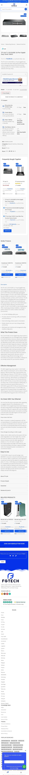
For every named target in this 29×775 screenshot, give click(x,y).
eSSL (2, 631)
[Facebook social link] (6, 151)
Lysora (2, 648)
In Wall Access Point (18, 745)
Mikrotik (3, 655)
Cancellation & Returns (6, 731)
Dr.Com (3, 629)
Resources (3, 712)
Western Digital (4, 703)
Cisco (2, 619)
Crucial (2, 624)
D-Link (2, 627)
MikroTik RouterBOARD (7, 751)
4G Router (14, 740)
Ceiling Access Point (15, 743)
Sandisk (3, 679)
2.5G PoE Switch (5, 740)
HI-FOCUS (3, 641)
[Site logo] (14, 4)
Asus (2, 615)
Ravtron (3, 672)
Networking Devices (10, 44)
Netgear (3, 662)
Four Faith (3, 636)
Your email (6, 759)
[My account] (26, 5)
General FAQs (4, 719)
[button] (7, 274)
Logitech (3, 646)
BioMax (3, 617)
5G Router (21, 740)
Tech (2, 714)
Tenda (2, 691)
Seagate (3, 682)
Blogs (2, 707)
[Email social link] (10, 151)
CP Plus (3, 622)
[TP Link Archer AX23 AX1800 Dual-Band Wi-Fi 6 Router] (20, 171)
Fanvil (2, 634)
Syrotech (3, 686)
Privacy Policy (4, 726)
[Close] (25, 750)
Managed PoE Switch (6, 747)
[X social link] (8, 151)
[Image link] (10, 577)
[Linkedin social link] (13, 151)
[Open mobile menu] (1, 5)
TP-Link (7, 148)
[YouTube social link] (7, 594)
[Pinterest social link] (12, 151)
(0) (9, 183)
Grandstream (4, 639)
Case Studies (4, 717)
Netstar (3, 665)
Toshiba (3, 694)
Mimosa (3, 658)
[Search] (26, 9)
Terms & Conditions (5, 724)
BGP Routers (4, 743)
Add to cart (7, 230)
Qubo (2, 670)
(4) (21, 183)
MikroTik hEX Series (17, 749)
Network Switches (21, 44)
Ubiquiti (3, 698)
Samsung (3, 677)
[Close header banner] (26, 1)
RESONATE (3, 674)
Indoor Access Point (6, 745)
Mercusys (3, 653)
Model (3, 89)
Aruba (2, 612)
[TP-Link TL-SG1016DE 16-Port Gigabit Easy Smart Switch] (8, 171)
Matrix (2, 650)
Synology (3, 684)
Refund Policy (4, 733)
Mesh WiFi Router (17, 747)
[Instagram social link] (5, 594)
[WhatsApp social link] (15, 151)
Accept (17, 772)
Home (2, 44)
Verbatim (3, 701)
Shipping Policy (4, 728)
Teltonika (3, 689)
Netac (2, 660)
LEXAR (2, 643)
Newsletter (3, 709)
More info (10, 772)
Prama (2, 667)
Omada (16, 751)
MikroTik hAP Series (6, 749)
